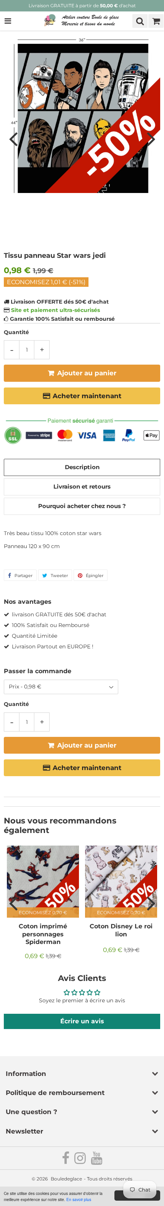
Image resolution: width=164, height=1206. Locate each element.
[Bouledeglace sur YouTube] (96, 1161)
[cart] (156, 21)
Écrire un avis (82, 1021)
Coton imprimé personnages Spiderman (43, 934)
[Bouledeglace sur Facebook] (66, 1161)
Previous (13, 138)
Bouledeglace (66, 1179)
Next (151, 138)
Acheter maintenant (87, 396)
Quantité (16, 332)
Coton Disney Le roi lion (121, 930)
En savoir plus (78, 1199)
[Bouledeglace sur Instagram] (80, 1161)
